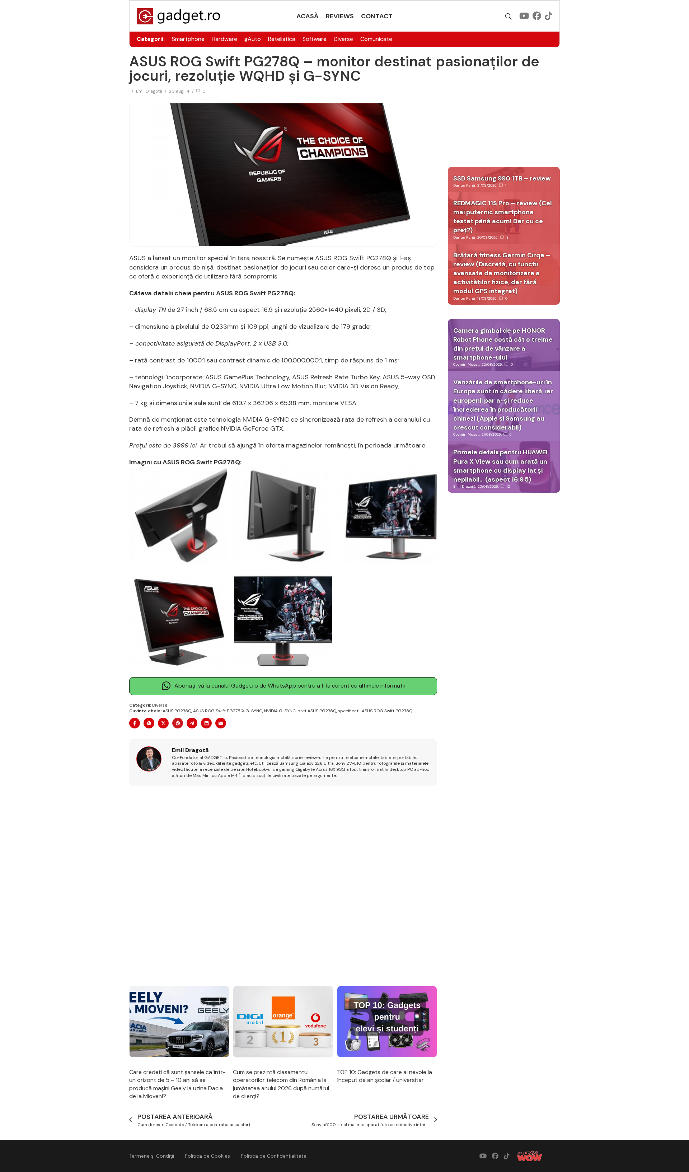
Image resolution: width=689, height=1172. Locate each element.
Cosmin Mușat (466, 364)
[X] (163, 723)
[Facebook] (134, 723)
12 (508, 486)
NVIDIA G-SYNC (280, 711)
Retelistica (281, 39)
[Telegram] (192, 723)
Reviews (340, 16)
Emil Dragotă (149, 91)
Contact (377, 16)
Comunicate (376, 39)
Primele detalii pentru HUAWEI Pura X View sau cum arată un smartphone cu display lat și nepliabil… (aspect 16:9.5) (500, 466)
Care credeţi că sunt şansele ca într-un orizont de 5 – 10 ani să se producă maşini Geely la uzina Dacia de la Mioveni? (177, 1084)
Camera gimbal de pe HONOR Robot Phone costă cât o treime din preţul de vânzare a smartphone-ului (503, 344)
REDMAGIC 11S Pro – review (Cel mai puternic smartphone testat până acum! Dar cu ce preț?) (502, 217)
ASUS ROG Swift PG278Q (218, 711)
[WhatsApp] (149, 723)
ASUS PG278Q (177, 711)
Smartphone (188, 39)
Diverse (343, 39)
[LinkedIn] (206, 723)
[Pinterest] (177, 723)
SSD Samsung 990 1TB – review (502, 178)
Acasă (307, 16)
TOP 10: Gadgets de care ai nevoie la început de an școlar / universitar (384, 1076)
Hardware (224, 39)
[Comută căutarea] (508, 16)
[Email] (220, 723)
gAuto (252, 39)
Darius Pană (464, 185)
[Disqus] (283, 886)
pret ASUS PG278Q (316, 711)
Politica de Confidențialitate (273, 1156)
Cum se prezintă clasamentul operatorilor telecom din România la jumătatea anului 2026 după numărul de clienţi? (281, 1084)
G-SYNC (253, 711)
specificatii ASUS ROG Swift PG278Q (375, 711)
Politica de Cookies (207, 1156)
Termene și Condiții (151, 1156)
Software (315, 39)
